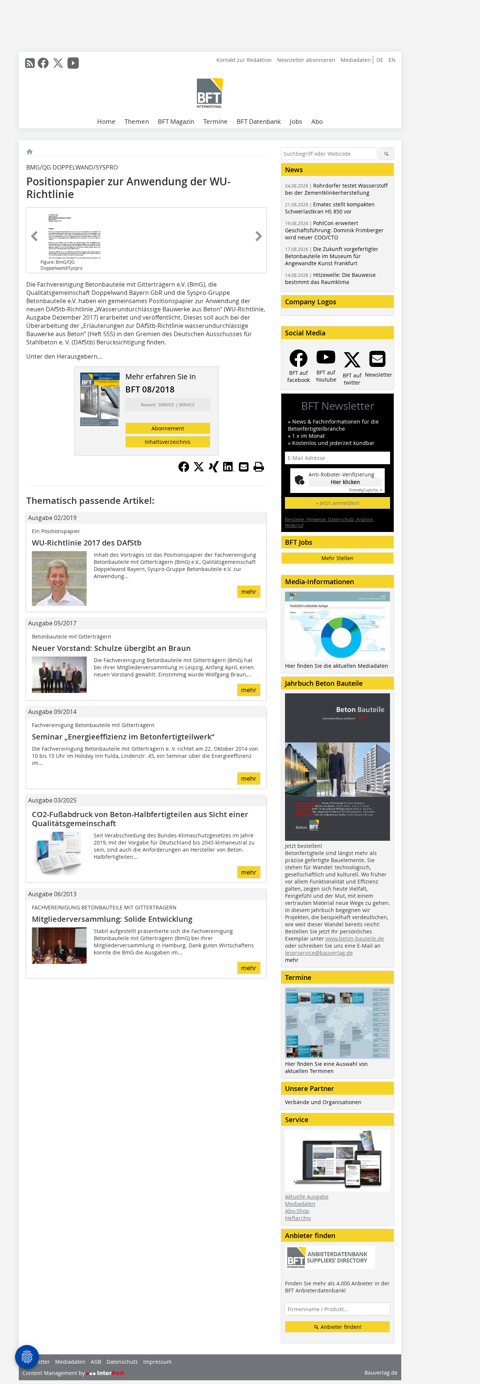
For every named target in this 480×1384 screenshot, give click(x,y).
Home (106, 121)
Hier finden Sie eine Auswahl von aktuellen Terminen (326, 1067)
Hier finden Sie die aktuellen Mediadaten (336, 665)
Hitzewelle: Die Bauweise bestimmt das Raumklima (330, 278)
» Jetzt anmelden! (337, 502)
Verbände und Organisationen (323, 1102)
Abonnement (168, 428)
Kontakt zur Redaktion (244, 59)
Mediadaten (355, 59)
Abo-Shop (297, 1210)
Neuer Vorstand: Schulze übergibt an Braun (111, 648)
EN (392, 59)
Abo (317, 121)
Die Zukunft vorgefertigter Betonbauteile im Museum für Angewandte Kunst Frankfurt (331, 256)
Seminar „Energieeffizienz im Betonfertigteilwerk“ (123, 737)
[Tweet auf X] (198, 470)
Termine (215, 121)
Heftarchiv (298, 1218)
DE (379, 59)
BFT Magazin (176, 121)
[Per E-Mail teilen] (243, 466)
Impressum (157, 1361)
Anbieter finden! (340, 1326)
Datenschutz (122, 1361)
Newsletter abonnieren (306, 59)
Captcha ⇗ (365, 490)
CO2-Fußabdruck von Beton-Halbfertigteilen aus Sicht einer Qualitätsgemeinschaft (140, 818)
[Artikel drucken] (258, 466)
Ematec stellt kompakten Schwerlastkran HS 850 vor (330, 208)
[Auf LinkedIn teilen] (228, 470)
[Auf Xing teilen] (213, 470)
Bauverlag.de (381, 1372)
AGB (96, 1361)
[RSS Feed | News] (30, 63)
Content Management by (54, 1372)
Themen (136, 121)
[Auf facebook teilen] (183, 470)
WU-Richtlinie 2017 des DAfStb (86, 543)
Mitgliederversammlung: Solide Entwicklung (112, 919)
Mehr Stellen (337, 558)
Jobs (296, 121)
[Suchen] (386, 153)
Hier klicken (345, 481)
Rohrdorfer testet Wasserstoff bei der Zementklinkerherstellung (336, 189)
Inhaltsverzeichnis (167, 441)
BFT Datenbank (259, 121)
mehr (248, 592)
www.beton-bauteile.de (355, 938)
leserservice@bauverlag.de (319, 952)
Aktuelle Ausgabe (306, 1196)
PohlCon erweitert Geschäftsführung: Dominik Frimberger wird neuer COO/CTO (334, 230)
